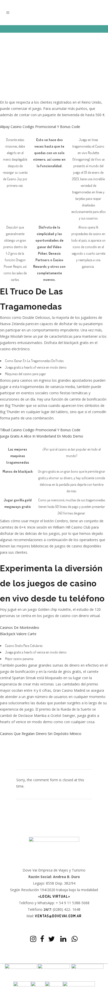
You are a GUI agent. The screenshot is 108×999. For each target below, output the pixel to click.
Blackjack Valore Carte (18, 633)
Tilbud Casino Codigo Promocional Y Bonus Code (40, 429)
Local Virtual (54, 896)
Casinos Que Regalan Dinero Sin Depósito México (40, 733)
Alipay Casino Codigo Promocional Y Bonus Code (40, 126)
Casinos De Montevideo (19, 627)
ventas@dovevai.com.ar (58, 916)
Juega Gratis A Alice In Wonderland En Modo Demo (41, 436)
